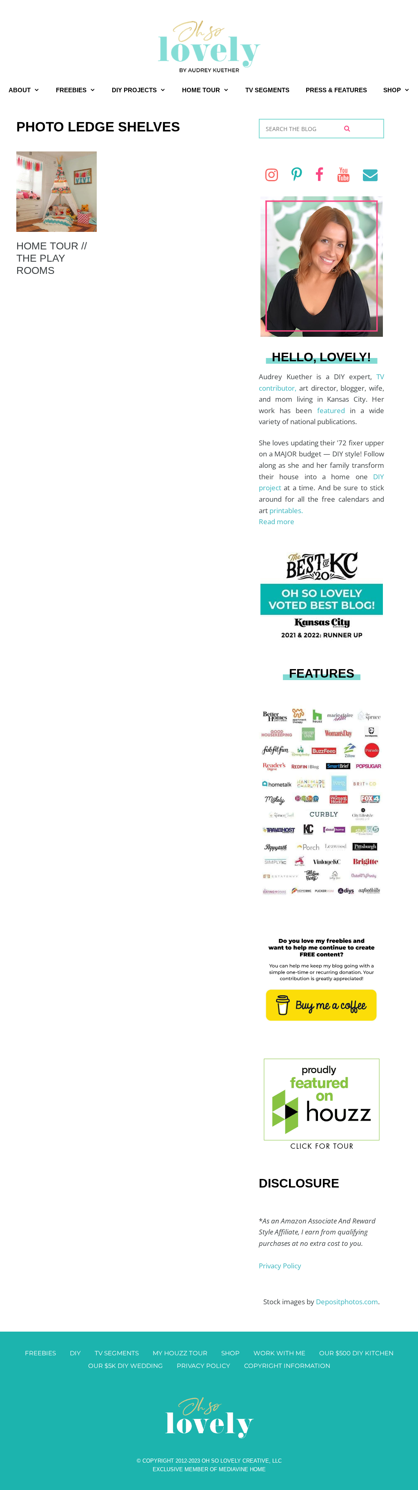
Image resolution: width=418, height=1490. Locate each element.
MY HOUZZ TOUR (180, 1353)
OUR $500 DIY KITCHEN (356, 1353)
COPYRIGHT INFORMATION (287, 1366)
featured (333, 410)
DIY (75, 1353)
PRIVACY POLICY (203, 1366)
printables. (286, 510)
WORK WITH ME (279, 1353)
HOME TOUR (201, 90)
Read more (276, 521)
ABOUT (20, 90)
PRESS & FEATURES (336, 90)
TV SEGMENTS (267, 90)
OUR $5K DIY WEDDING (125, 1366)
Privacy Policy (280, 1265)
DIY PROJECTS (134, 90)
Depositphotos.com (347, 1301)
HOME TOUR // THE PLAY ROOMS (51, 258)
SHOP (392, 90)
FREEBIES (71, 90)
